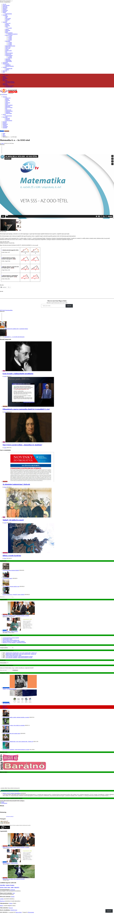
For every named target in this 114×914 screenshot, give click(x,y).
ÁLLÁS (4, 4)
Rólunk (4, 76)
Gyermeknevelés (8, 68)
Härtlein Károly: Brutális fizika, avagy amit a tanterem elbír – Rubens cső (21, 652)
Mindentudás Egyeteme (10, 45)
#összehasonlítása (9, 310)
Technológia (5, 62)
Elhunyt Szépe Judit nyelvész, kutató (13, 655)
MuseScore (2, 888)
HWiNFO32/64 (14, 897)
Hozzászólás (5, 708)
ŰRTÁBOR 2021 (6, 703)
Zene (4, 72)
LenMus (1, 886)
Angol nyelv (7, 23)
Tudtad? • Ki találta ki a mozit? (13, 520)
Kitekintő (5, 9)
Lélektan (7, 69)
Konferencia (5, 10)
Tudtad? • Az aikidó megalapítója (9, 688)
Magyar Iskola (19, 900)
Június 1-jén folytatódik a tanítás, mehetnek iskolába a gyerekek (16, 615)
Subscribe (69, 305)
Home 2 (6, 75)
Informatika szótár (8, 86)
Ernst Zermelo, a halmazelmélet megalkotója (18, 373)
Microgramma (31, 900)
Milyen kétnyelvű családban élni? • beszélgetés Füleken (16, 328)
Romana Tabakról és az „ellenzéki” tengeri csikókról (13, 594)
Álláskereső (5, 83)
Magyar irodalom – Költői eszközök (10, 631)
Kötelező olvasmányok (12, 34)
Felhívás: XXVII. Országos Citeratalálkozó (12, 781)
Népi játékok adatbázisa (9, 81)
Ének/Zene (7, 25)
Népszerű (5, 705)
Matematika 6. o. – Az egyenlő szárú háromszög (14, 336)
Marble (1, 893)
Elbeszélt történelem (9, 66)
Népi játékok (5, 80)
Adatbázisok (7, 64)
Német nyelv (8, 47)
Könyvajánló (8, 18)
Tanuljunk (5, 22)
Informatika (7, 30)
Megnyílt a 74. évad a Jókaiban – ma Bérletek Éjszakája (14, 642)
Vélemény (5, 67)
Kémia (6, 31)
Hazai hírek (5, 7)
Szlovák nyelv (8, 54)
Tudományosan (6, 63)
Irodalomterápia (8, 13)
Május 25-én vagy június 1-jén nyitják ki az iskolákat (14, 725)
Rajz (6, 51)
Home (4, 74)
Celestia (10, 891)
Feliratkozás (15, 670)
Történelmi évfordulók (9, 85)
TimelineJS (12, 877)
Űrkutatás (10, 57)
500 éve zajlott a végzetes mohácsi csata (11, 586)
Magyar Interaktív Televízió (11, 778)
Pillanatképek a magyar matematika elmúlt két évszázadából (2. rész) (26, 409)
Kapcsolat (4, 77)
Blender (12, 884)
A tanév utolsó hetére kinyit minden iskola (11, 733)
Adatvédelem (5, 78)
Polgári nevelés (8, 50)
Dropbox (12, 872)
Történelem (7, 58)
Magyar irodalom (8, 32)
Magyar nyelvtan (8, 35)
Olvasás (7, 49)
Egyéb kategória (6, 5)
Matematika (7, 41)
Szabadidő (5, 14)
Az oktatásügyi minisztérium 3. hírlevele (16, 484)
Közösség (5, 11)
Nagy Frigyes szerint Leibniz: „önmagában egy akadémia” (22, 445)
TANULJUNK (5, 84)
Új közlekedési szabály (7, 578)
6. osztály (10, 37)
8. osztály (10, 28)
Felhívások (5, 6)
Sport (6, 20)
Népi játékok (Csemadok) (10, 82)
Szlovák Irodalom (9, 53)
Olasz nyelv (7, 48)
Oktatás (4, 12)
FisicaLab (11, 895)
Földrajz (7, 29)
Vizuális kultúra (8, 61)
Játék (6, 17)
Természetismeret (8, 55)
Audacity (8, 872)
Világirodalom (8, 60)
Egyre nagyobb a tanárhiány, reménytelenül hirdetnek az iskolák (19, 656)
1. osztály (10, 36)
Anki (14, 880)
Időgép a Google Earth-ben (12, 555)
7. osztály (10, 38)
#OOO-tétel (2, 310)
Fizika (6, 26)
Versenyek (5, 70)
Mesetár (4, 79)
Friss (4, 707)
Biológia (7, 24)
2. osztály (10, 42)
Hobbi (6, 16)
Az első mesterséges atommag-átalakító (11, 570)
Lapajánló (7, 19)
